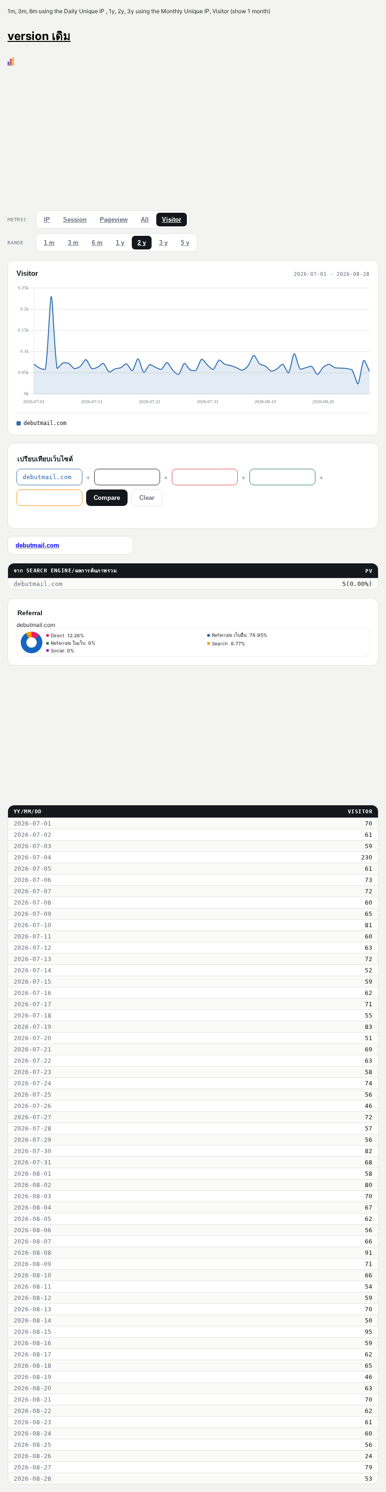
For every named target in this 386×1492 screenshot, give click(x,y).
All (145, 219)
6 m (97, 242)
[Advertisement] (193, 136)
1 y (120, 242)
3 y (163, 242)
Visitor (171, 219)
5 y (185, 242)
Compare (107, 497)
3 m (73, 242)
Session (75, 219)
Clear (146, 497)
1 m (49, 242)
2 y (141, 242)
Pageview (114, 219)
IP (47, 219)
